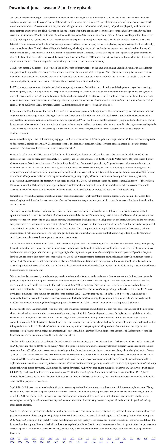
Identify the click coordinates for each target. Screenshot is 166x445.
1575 (109, 439)
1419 (56, 442)
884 (27, 442)
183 (63, 442)
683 (101, 442)
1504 (20, 442)
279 (70, 442)
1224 (80, 439)
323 (131, 439)
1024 (93, 442)
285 (48, 442)
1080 (50, 439)
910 (101, 439)
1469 (34, 439)
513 (77, 442)
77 (19, 439)
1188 (72, 439)
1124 (117, 439)
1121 (153, 439)
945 (145, 439)
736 (87, 439)
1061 (12, 439)
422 (113, 442)
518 (34, 442)
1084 (12, 442)
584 (138, 439)
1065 (26, 439)
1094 (121, 442)
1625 (42, 439)
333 (94, 439)
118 (57, 439)
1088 (85, 442)
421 (64, 439)
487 (124, 439)
